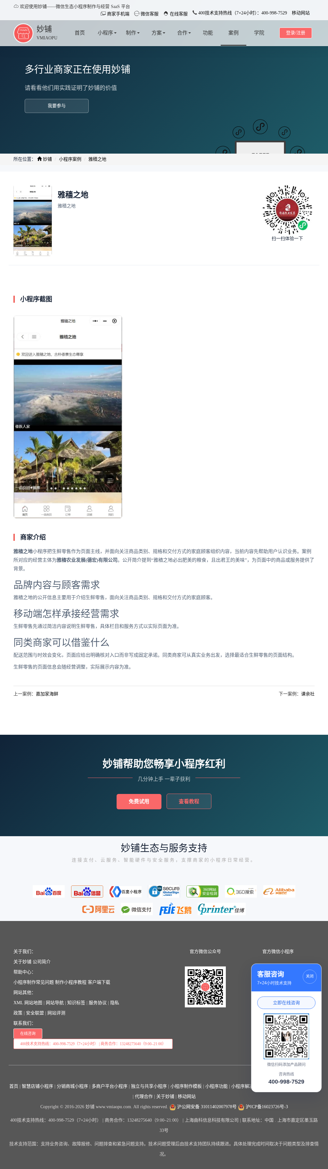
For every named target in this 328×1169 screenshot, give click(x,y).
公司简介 (42, 961)
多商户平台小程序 (109, 1086)
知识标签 (76, 1002)
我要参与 (57, 105)
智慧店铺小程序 (37, 1086)
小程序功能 (216, 1086)
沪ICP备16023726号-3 (266, 1106)
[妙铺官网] (23, 32)
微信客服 (149, 14)
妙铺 (44, 29)
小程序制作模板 (186, 1086)
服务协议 (98, 1002)
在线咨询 (28, 1033)
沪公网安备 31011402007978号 (206, 1106)
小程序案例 (70, 159)
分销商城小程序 (72, 1086)
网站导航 (55, 1002)
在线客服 (178, 14)
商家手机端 (117, 14)
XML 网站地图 (27, 1002)
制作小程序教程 (70, 982)
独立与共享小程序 (149, 1086)
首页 (13, 1086)
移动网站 (301, 13)
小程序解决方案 (247, 1086)
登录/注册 (295, 32)
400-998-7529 (286, 1081)
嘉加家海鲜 (47, 694)
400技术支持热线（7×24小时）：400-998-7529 (242, 13)
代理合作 (144, 1096)
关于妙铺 (22, 961)
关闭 (310, 976)
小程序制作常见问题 (33, 982)
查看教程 (189, 801)
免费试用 (139, 801)
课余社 (308, 694)
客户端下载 (99, 982)
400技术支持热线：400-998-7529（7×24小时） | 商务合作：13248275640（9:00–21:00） (93, 1044)
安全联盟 (35, 1013)
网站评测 (56, 1013)
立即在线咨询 (286, 1002)
